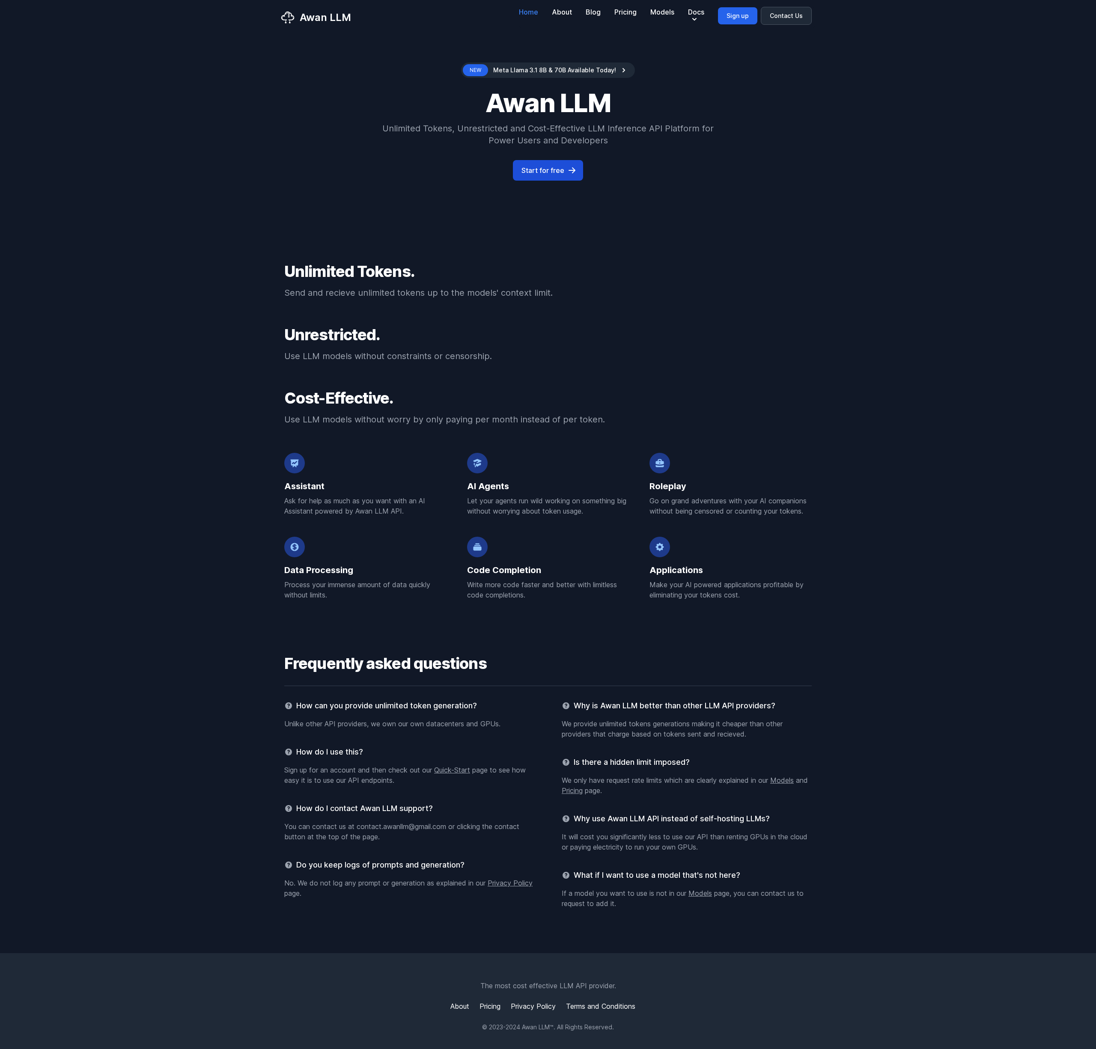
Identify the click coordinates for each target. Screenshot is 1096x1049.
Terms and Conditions (600, 1006)
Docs (696, 12)
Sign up (738, 15)
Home (528, 12)
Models (662, 12)
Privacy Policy (510, 883)
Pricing (625, 12)
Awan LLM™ (538, 1027)
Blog (593, 12)
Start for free (542, 170)
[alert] (548, 70)
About (562, 12)
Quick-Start (452, 770)
